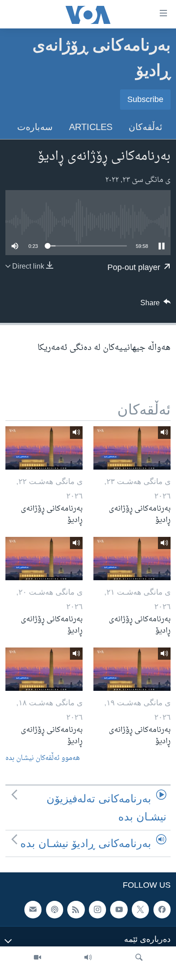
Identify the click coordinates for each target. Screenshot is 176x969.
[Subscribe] (33, 909)
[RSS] (75, 909)
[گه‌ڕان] (139, 957)
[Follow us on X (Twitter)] (140, 909)
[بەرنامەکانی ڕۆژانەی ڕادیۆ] (132, 448)
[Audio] (88, 957)
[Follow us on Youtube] (118, 909)
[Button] (155, 305)
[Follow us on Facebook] (162, 909)
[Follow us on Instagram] (97, 909)
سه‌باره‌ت (35, 127)
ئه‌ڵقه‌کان (145, 127)
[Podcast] (54, 909)
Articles (90, 127)
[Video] (37, 957)
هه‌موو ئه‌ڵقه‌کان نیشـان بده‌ (42, 758)
